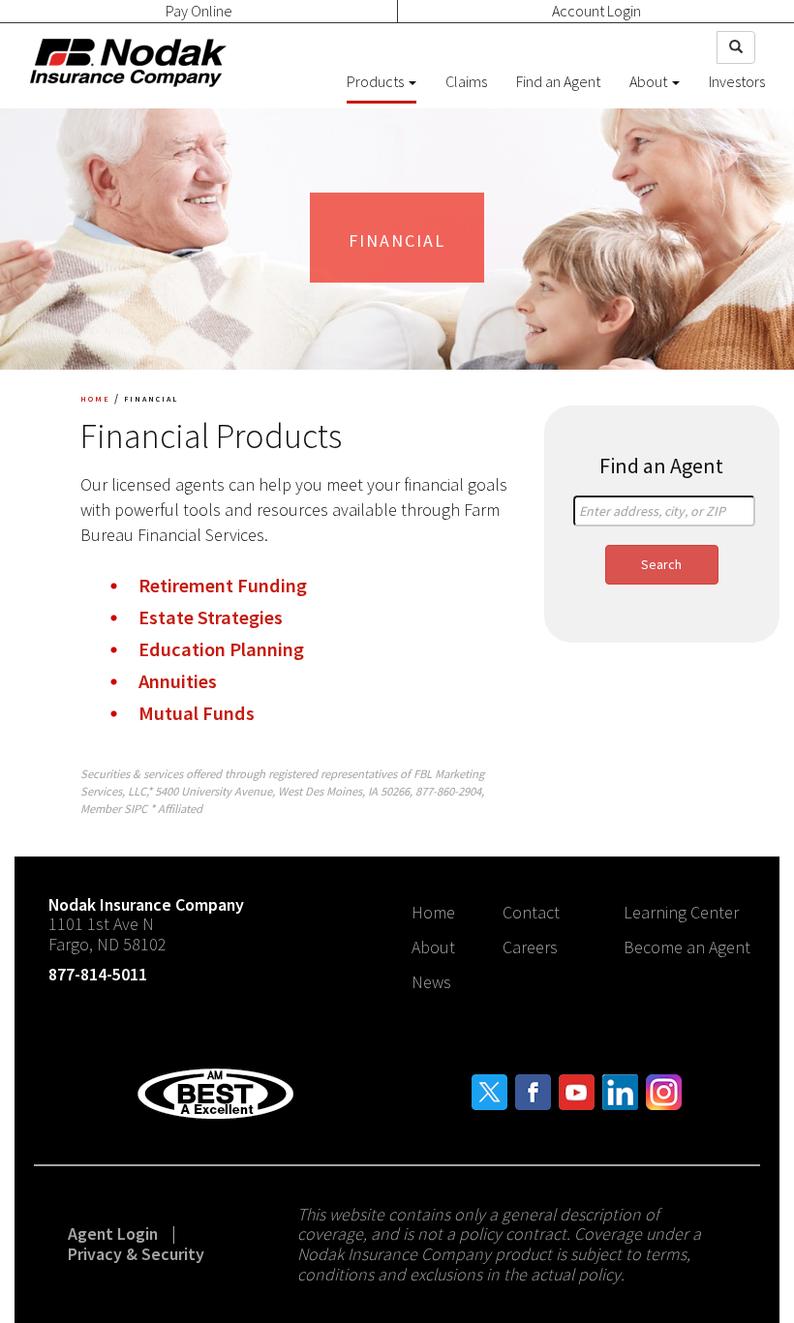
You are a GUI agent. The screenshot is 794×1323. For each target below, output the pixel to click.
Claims (466, 81)
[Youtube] (577, 1090)
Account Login (596, 10)
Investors (737, 81)
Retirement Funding (222, 585)
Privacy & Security (136, 1254)
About (649, 81)
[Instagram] (664, 1090)
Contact (531, 912)
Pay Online (199, 10)
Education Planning (221, 649)
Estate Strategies (210, 617)
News (431, 982)
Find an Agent (558, 81)
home (95, 397)
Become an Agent (687, 947)
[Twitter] (489, 1090)
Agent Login (113, 1233)
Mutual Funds (196, 713)
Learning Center (681, 912)
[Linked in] (620, 1090)
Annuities (177, 681)
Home (433, 912)
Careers (530, 947)
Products (377, 81)
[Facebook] (533, 1090)
